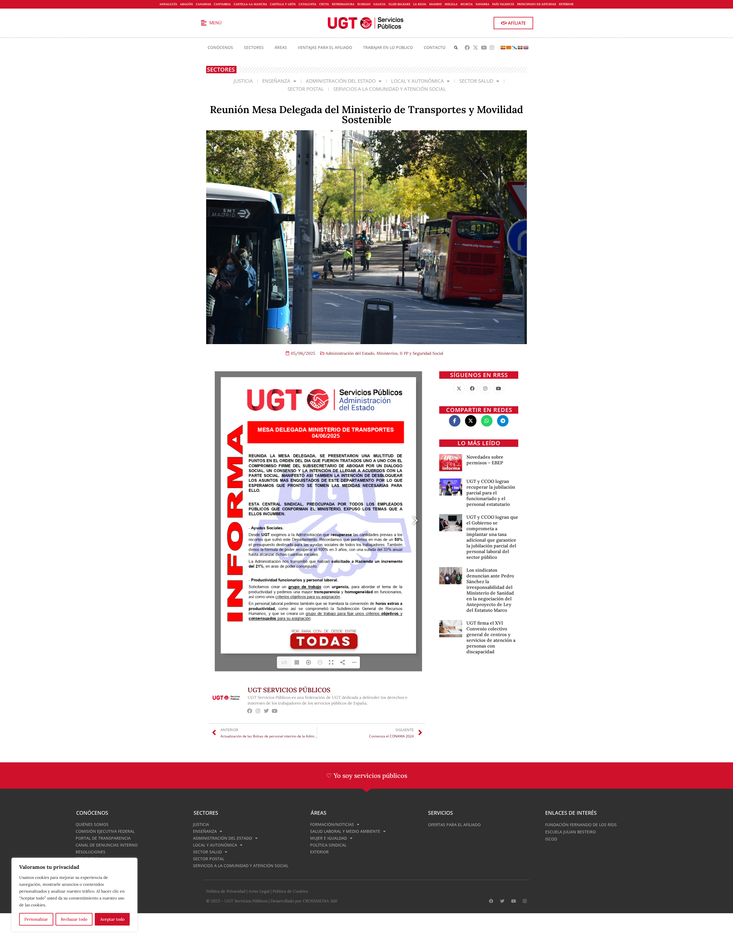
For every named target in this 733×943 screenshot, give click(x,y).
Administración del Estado (341, 81)
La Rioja (419, 4)
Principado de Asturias (536, 4)
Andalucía (168, 4)
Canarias (203, 4)
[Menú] (203, 23)
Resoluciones (90, 852)
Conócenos (220, 47)
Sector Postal (305, 89)
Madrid (435, 4)
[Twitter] (266, 711)
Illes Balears (399, 4)
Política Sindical (328, 845)
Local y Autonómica (417, 81)
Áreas (281, 47)
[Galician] (514, 47)
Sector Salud (476, 81)
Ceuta (324, 4)
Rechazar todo (74, 919)
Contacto (435, 47)
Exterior (566, 4)
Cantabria (222, 4)
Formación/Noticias (332, 824)
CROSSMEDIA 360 (320, 900)
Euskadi (364, 4)
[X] (459, 388)
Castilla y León (283, 4)
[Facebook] (467, 48)
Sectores (254, 47)
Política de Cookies (290, 891)
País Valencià (503, 4)
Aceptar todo (112, 919)
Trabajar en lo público (388, 47)
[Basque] (520, 47)
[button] (456, 47)
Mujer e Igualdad (328, 838)
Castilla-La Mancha (250, 4)
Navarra (482, 4)
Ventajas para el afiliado (325, 47)
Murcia (466, 4)
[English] (525, 47)
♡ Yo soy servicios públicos (366, 776)
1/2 (284, 662)
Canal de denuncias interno (107, 845)
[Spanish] (502, 47)
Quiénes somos (92, 824)
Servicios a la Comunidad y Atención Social (389, 89)
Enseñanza (276, 81)
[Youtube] (484, 48)
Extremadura (343, 4)
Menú (215, 22)
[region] (74, 895)
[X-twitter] (475, 48)
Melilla (451, 4)
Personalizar (36, 919)
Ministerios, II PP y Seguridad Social (410, 353)
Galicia (379, 4)
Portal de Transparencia (103, 838)
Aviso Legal (259, 891)
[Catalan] (508, 47)
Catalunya (307, 4)
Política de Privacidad (225, 891)
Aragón (186, 4)
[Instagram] (492, 48)
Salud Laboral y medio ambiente (345, 831)
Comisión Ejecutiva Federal (105, 831)
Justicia (243, 81)
